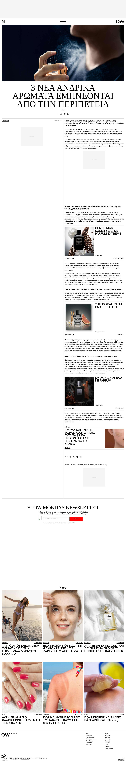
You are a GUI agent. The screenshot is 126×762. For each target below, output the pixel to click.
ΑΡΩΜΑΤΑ (73, 464)
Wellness (107, 737)
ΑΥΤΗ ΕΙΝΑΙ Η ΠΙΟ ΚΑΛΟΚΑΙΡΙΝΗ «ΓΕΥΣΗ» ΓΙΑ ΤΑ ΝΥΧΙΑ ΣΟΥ (21, 720)
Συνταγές (107, 741)
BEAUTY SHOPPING (89, 464)
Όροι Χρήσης (89, 741)
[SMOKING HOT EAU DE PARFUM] (79, 391)
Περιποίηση (87, 642)
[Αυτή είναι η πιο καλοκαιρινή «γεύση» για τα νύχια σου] (22, 687)
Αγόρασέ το (68, 258)
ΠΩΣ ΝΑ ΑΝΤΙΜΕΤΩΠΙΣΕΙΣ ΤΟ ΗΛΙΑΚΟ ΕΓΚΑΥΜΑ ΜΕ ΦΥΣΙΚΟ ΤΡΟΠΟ (61, 720)
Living (106, 744)
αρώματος (97, 340)
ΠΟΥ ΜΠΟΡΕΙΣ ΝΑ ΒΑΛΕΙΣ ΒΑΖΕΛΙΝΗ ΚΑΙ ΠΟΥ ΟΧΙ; (102, 719)
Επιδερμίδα (5, 642)
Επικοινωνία (89, 744)
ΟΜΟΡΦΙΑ (67, 464)
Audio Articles (109, 748)
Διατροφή (107, 739)
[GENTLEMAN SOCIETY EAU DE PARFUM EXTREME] (79, 241)
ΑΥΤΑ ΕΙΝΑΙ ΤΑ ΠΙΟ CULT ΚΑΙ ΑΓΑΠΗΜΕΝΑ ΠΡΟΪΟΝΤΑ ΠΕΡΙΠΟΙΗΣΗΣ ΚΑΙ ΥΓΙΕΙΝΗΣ (104, 648)
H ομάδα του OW (90, 737)
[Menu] (63, 21)
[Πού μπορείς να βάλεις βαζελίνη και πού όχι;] (104, 687)
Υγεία (106, 733)
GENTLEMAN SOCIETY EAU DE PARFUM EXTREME (108, 231)
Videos (107, 750)
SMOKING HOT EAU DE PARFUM (108, 379)
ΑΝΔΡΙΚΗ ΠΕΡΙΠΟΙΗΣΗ (101, 464)
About (87, 733)
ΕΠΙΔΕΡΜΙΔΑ (80, 464)
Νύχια (3, 714)
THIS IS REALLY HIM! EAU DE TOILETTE (109, 306)
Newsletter (89, 742)
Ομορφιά (63, 110)
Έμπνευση (107, 746)
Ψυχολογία (108, 735)
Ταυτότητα (89, 735)
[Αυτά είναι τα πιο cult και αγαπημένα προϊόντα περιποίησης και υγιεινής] (104, 615)
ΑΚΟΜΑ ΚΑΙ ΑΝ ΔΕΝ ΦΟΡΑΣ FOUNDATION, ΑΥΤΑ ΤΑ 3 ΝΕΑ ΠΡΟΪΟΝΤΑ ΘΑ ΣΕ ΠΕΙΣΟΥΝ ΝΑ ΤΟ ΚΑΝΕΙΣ (80, 437)
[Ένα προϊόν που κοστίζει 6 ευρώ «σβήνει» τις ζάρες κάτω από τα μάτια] (63, 615)
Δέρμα (86, 714)
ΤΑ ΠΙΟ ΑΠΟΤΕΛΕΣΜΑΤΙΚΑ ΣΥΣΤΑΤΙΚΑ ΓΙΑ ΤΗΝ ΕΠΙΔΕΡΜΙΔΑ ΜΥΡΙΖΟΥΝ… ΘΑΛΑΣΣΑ (20, 650)
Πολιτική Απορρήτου (91, 739)
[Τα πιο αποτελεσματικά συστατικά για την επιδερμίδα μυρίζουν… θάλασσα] (22, 615)
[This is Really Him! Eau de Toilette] (79, 318)
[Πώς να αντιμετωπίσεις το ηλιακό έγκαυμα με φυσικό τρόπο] (63, 687)
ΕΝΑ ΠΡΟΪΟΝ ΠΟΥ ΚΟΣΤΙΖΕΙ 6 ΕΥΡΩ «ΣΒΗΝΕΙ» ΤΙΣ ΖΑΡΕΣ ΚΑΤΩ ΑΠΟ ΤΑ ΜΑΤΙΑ (63, 648)
